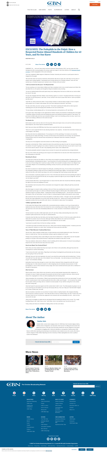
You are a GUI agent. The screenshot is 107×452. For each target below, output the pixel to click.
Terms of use (30, 445)
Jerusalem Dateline (46, 426)
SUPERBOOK (58, 10)
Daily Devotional (45, 401)
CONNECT (72, 399)
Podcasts (72, 421)
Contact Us (92, 1)
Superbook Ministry (60, 419)
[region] (53, 449)
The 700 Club (31, 10)
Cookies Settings (70, 445)
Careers (72, 407)
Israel (28, 423)
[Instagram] (55, 439)
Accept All (90, 449)
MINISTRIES (30, 399)
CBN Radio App (74, 423)
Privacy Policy (37, 445)
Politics (28, 429)
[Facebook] (47, 64)
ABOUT (73, 10)
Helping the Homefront (30, 406)
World (28, 421)
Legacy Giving (59, 403)
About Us (72, 409)
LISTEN (67, 10)
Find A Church (44, 407)
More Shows (44, 428)
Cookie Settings (74, 449)
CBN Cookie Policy (51, 445)
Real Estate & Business (58, 411)
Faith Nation (44, 424)
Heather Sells (30, 58)
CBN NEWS (42, 10)
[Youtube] (48, 439)
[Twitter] (51, 64)
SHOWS (43, 417)
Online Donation (59, 401)
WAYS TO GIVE (59, 399)
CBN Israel (29, 403)
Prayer (42, 403)
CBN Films (29, 409)
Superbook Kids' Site (60, 424)
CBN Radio (72, 419)
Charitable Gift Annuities (59, 408)
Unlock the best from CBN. (42, 342)
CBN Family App (45, 430)
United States (30, 419)
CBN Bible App (45, 411)
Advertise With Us (74, 405)
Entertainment (30, 427)
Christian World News (45, 421)
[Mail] (55, 64)
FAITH (50, 10)
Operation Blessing (32, 401)
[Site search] (79, 10)
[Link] (59, 64)
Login (99, 1)
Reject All (82, 449)
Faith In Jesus (44, 405)
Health (28, 425)
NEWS (28, 417)
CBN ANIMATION (60, 417)
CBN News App (31, 431)
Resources (43, 409)
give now (95, 4)
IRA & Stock (58, 405)
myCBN (76, 445)
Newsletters (73, 401)
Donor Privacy (43, 445)
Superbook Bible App (59, 421)
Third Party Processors (61, 445)
